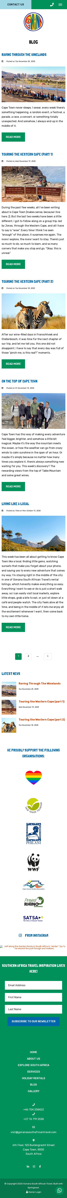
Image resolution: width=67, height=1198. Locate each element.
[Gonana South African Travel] (33, 21)
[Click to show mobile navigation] (61, 4)
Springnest (33, 1187)
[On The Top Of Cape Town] (33, 410)
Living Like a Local (15, 504)
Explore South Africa (33, 1065)
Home (33, 1052)
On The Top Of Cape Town (19, 381)
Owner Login (34, 1192)
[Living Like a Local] (33, 533)
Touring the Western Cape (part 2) (27, 281)
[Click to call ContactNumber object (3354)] (52, 4)
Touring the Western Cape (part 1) (27, 154)
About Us (33, 1058)
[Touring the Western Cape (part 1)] (33, 183)
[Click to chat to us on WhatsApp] (59, 1190)
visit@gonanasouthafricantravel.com (33, 1132)
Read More (13, 137)
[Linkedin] (28, 1166)
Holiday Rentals (33, 1078)
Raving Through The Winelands (24, 54)
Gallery (33, 1091)
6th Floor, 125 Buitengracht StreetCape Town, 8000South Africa (34, 1149)
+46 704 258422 (33, 1109)
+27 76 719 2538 (33, 1119)
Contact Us (15, 4)
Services (33, 1071)
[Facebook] (40, 1166)
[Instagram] (34, 1166)
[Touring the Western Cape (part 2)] (33, 311)
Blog (33, 1084)
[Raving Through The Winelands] (33, 84)
